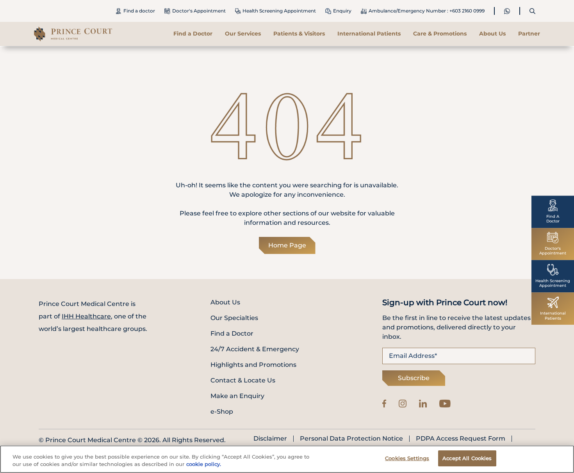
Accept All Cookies (467, 458)
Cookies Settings (407, 458)
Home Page (287, 245)
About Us (225, 302)
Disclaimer (270, 439)
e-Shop (221, 411)
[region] (287, 459)
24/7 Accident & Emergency (254, 349)
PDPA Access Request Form (460, 439)
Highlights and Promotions (253, 364)
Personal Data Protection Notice (351, 439)
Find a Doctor (192, 33)
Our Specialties (234, 318)
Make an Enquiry (237, 396)
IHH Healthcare (86, 316)
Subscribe (414, 378)
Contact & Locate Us (242, 380)
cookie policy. (203, 464)
